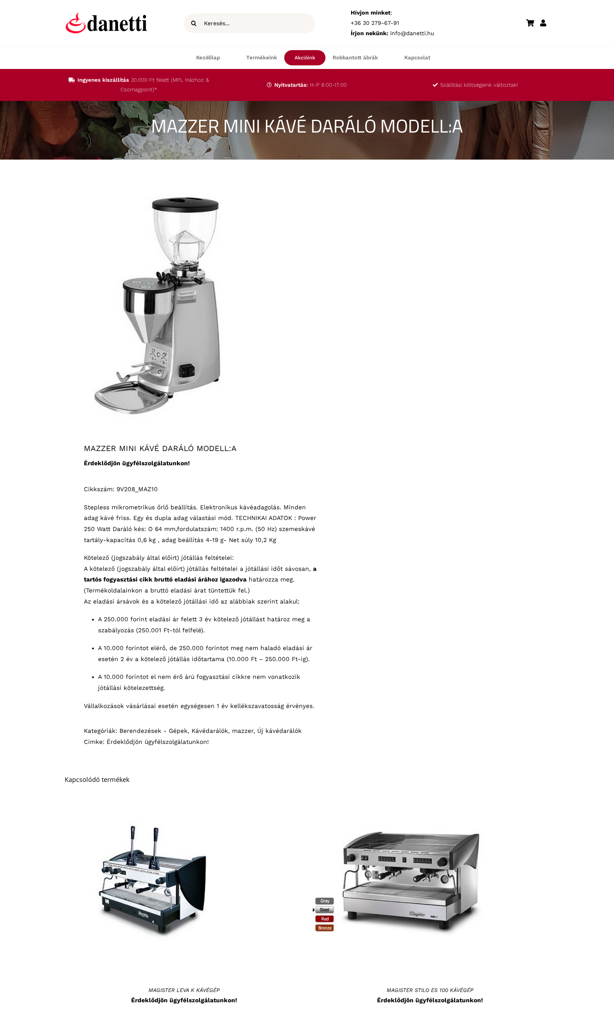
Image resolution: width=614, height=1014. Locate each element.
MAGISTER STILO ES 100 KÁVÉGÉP (430, 990)
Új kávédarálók (279, 730)
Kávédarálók (210, 730)
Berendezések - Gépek (153, 730)
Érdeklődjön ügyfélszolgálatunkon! (158, 741)
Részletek (153, 886)
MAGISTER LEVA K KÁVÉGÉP (184, 990)
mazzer (242, 730)
